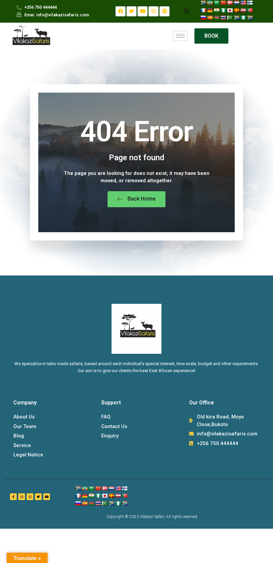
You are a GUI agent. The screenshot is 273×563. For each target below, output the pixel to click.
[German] (210, 10)
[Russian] (203, 17)
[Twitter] (131, 11)
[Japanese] (230, 10)
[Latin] (236, 10)
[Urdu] (230, 17)
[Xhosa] (236, 17)
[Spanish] (210, 17)
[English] (243, 2)
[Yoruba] (243, 17)
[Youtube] (142, 11)
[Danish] (230, 2)
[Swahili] (216, 17)
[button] (186, 11)
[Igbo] (223, 10)
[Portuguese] (250, 10)
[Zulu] (250, 17)
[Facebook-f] (13, 496)
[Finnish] (250, 2)
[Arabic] (216, 2)
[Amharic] (210, 2)
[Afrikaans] (203, 2)
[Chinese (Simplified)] (223, 2)
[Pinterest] (164, 11)
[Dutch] (236, 2)
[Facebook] (121, 11)
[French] (203, 10)
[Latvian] (243, 10)
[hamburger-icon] (180, 36)
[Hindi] (216, 10)
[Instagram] (153, 11)
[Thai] (223, 17)
